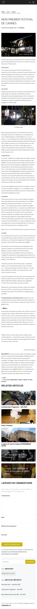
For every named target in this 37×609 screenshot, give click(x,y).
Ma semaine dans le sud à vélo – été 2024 (13, 594)
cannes (20, 380)
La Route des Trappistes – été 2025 (14, 407)
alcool (8, 380)
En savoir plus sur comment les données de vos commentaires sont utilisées (17, 552)
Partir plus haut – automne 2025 (10, 584)
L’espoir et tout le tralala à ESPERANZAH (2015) (16, 445)
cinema (25, 380)
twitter (15, 369)
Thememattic (6, 605)
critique (29, 380)
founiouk (21, 28)
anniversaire (14, 380)
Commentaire (5, 496)
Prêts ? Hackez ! (7, 425)
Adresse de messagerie (9, 526)
